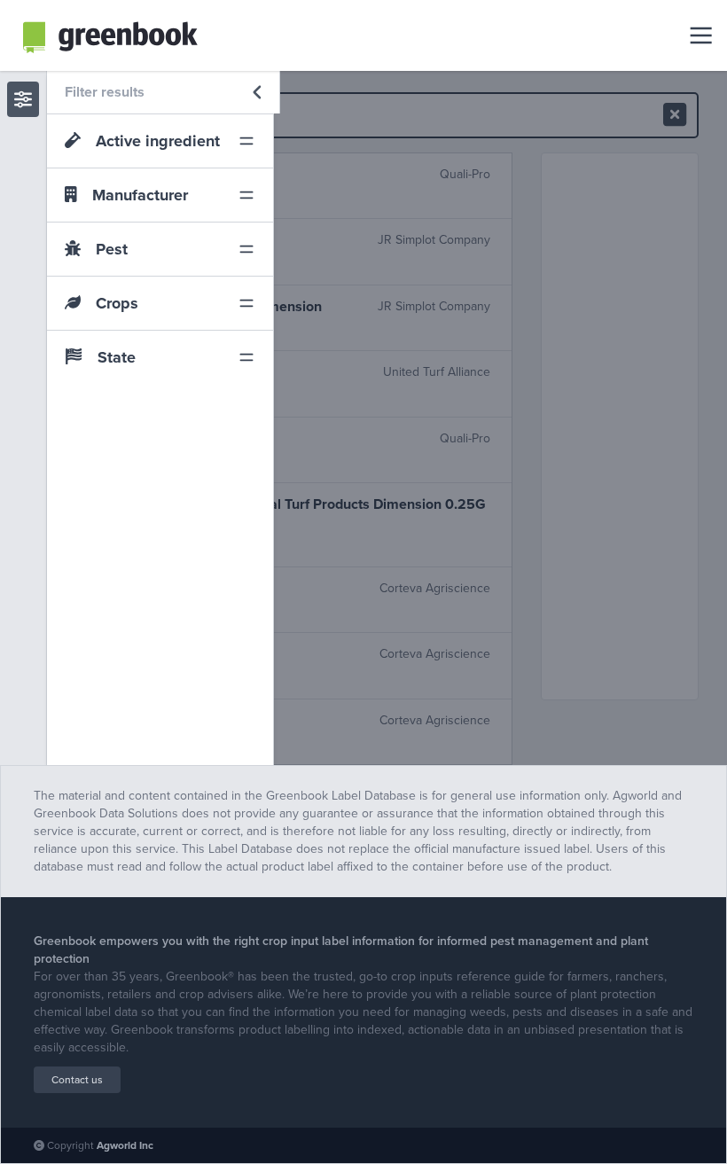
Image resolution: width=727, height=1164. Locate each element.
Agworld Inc (125, 1145)
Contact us (77, 1080)
